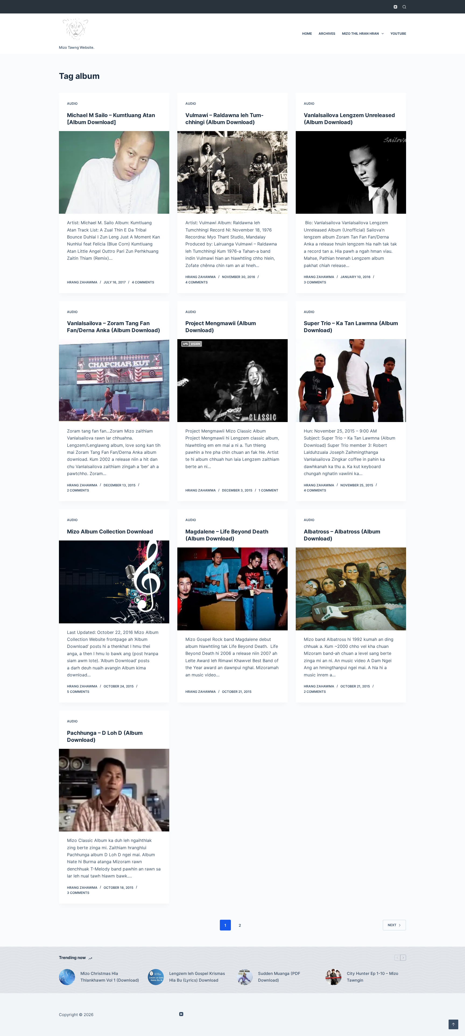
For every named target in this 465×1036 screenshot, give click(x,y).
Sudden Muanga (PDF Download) (279, 977)
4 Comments (143, 282)
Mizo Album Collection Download (110, 531)
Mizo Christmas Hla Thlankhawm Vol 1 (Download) (109, 977)
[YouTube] (395, 7)
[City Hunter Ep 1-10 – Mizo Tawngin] (333, 977)
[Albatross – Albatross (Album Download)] (351, 588)
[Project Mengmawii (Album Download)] (232, 380)
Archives (327, 33)
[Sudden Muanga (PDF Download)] (245, 977)
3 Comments (315, 282)
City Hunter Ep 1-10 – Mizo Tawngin (372, 977)
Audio (72, 103)
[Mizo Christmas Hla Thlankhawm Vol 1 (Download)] (67, 977)
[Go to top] (453, 1024)
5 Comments (78, 692)
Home (307, 33)
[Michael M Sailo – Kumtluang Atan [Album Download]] (114, 172)
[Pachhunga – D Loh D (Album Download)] (114, 790)
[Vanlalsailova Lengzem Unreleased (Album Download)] (351, 172)
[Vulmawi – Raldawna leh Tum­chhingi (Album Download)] (232, 172)
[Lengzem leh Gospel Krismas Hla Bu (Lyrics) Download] (156, 977)
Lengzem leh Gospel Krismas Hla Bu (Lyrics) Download (197, 977)
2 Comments (78, 490)
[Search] (404, 7)
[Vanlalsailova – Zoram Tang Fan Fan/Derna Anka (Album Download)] (114, 380)
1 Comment (268, 490)
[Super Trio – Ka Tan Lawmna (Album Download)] (351, 380)
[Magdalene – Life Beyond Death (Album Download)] (232, 588)
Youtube (398, 33)
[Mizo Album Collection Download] (114, 581)
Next (392, 925)
